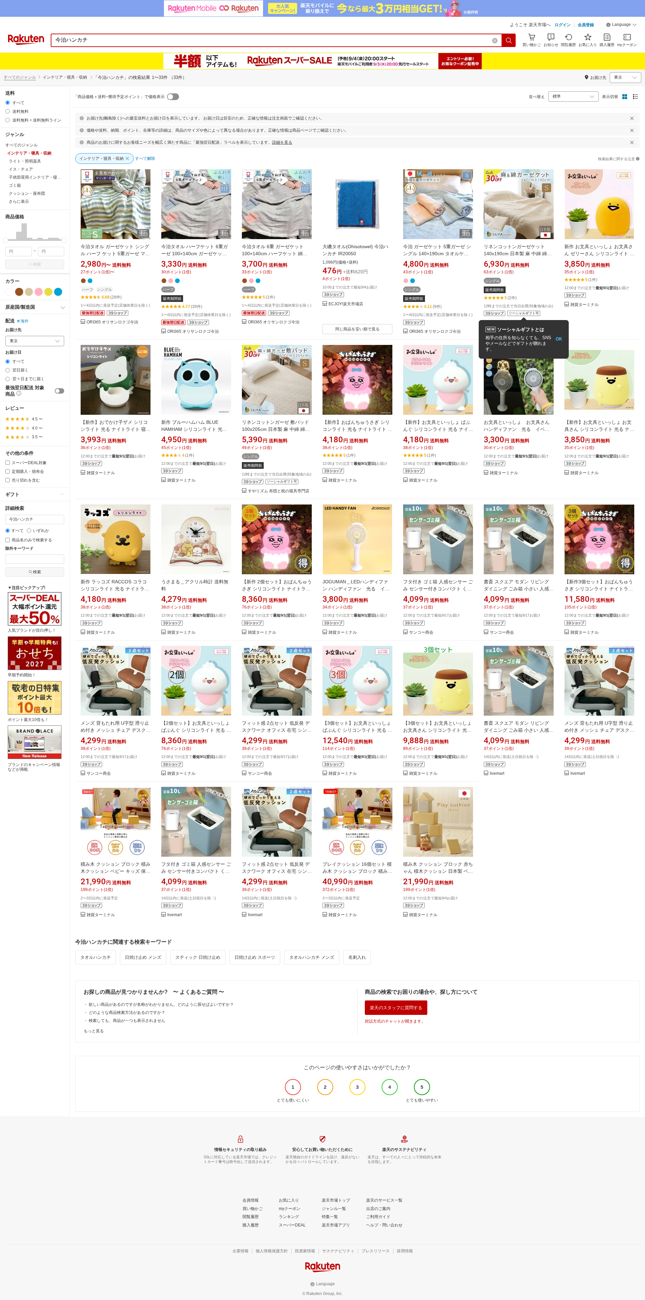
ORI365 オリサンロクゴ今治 (112, 322)
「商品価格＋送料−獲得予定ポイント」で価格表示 (119, 96)
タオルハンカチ (95, 957)
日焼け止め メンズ (143, 957)
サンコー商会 (421, 632)
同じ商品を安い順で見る (357, 329)
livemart (497, 773)
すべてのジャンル (20, 77)
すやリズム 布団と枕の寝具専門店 (278, 491)
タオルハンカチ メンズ (311, 957)
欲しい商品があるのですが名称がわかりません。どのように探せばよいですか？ (161, 1004)
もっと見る (94, 1031)
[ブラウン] (19, 292)
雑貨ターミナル (584, 305)
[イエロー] (48, 292)
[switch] (59, 391)
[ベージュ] (29, 292)
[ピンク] (39, 292)
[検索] (509, 40)
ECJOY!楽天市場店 (346, 304)
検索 (37, 264)
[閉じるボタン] (632, 118)
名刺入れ (357, 957)
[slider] (5, 240)
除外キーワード (19, 548)
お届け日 (13, 352)
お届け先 (13, 330)
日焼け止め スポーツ (254, 957)
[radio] (7, 102)
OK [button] (559, 339)
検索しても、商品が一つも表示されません (127, 1020)
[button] (621, 25)
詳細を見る (282, 142)
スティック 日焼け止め (197, 957)
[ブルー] (58, 292)
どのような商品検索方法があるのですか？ (127, 1012)
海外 (24, 321)
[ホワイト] (9, 292)
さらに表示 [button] (19, 201)
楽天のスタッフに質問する (396, 1007)
